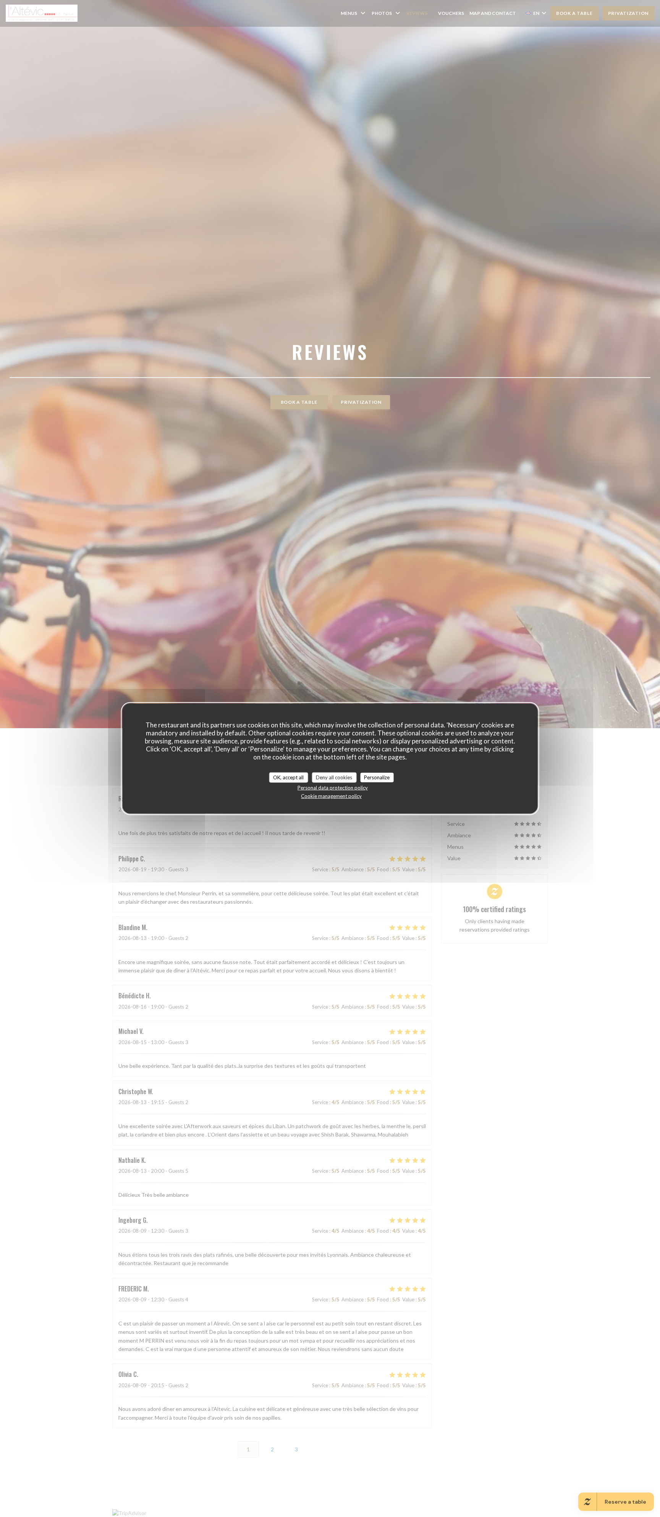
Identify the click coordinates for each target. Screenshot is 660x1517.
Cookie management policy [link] (331, 796)
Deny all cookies (334, 777)
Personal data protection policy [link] (333, 788)
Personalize (377, 777)
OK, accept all (288, 777)
